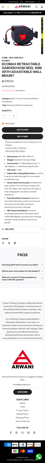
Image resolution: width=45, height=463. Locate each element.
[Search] (36, 7)
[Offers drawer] (8, 7)
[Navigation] (3, 7)
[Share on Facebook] (3, 243)
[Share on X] (9, 243)
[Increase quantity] (14, 115)
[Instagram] (16, 432)
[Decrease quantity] (5, 115)
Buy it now (22, 136)
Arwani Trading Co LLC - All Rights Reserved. (22, 460)
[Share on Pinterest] (15, 243)
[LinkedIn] (28, 432)
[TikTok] (34, 432)
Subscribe (23, 392)
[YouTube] (22, 432)
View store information (15, 151)
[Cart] (42, 7)
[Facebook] (11, 432)
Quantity (7, 110)
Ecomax (6, 60)
